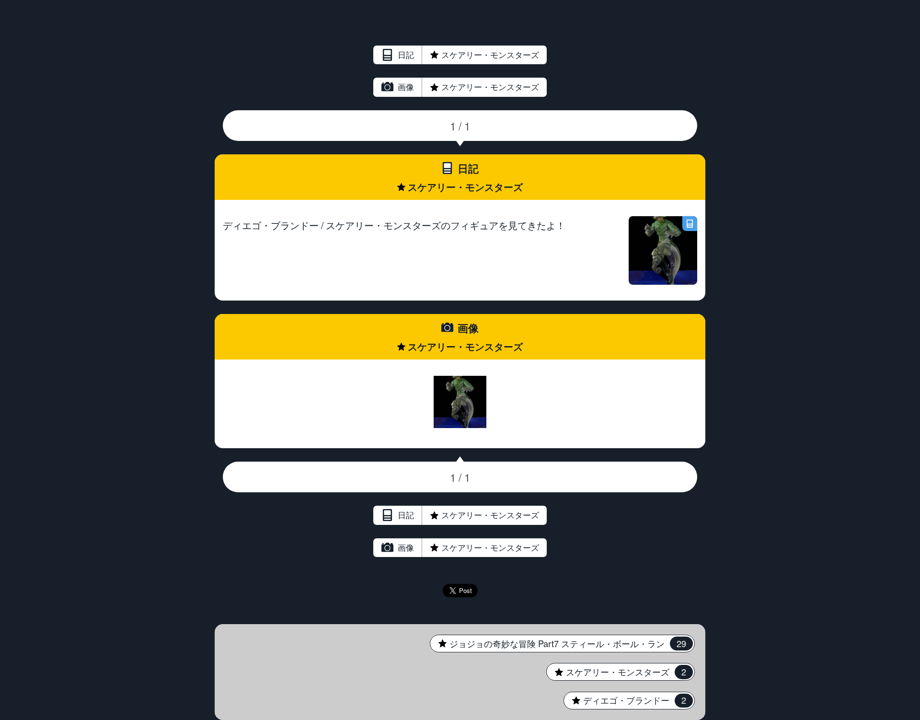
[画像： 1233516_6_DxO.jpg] (460, 402)
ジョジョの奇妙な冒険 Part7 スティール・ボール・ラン (558, 643)
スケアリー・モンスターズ (468, 54)
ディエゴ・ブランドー (625, 700)
